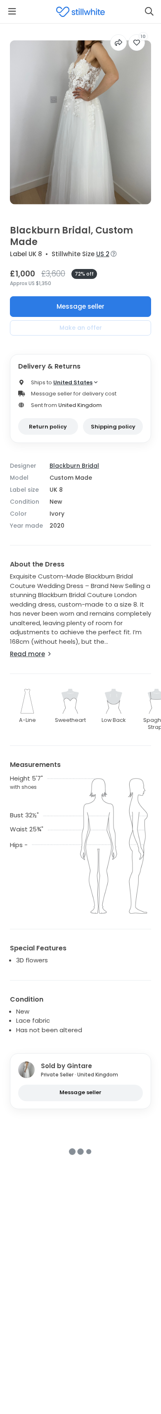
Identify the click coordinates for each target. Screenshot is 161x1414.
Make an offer (80, 328)
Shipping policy (113, 427)
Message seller (80, 306)
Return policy (48, 427)
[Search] (149, 11)
